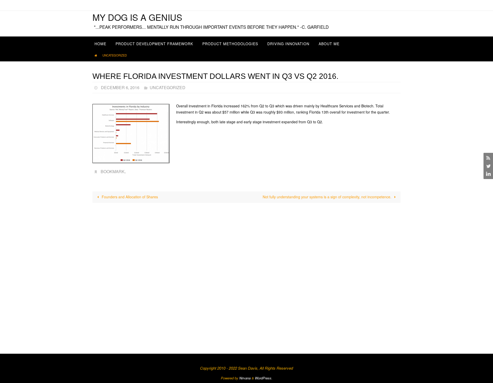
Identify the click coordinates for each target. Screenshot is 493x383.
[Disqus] (246, 272)
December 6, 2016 (120, 87)
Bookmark (113, 171)
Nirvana (245, 378)
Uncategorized (114, 55)
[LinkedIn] (487, 174)
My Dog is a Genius (137, 17)
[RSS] (487, 158)
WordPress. (263, 378)
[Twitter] (487, 166)
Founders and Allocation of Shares (129, 196)
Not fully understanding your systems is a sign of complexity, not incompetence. (327, 196)
